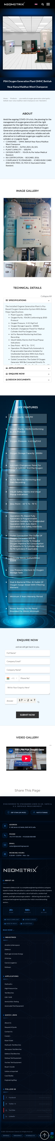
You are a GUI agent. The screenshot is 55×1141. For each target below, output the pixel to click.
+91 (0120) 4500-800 (29, 837)
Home (5, 98)
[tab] (27, 300)
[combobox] (12, 678)
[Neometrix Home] (21, 870)
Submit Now (27, 714)
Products (13, 98)
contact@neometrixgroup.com (19, 846)
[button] (2, 43)
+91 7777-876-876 (15, 837)
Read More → (9, 930)
